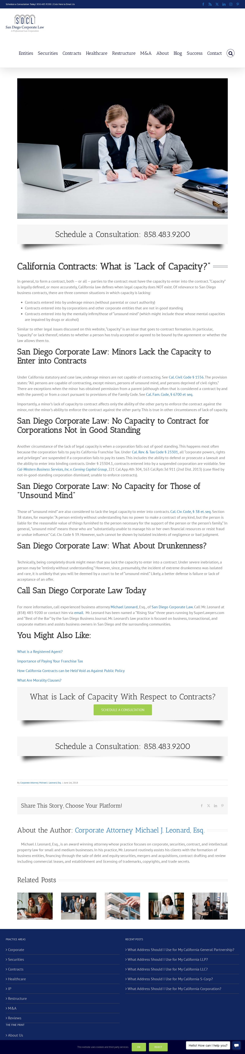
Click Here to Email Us (64, 4)
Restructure (17, 998)
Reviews (14, 1018)
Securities (16, 959)
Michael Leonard (124, 606)
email (78, 612)
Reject (158, 1047)
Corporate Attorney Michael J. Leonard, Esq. (40, 782)
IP (9, 988)
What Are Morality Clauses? (39, 680)
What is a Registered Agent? (40, 651)
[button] (230, 53)
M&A (12, 1008)
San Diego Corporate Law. (172, 606)
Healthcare (17, 978)
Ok (138, 1047)
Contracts (15, 969)
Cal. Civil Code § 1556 (186, 377)
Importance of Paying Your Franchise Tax (50, 661)
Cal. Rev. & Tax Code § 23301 (155, 452)
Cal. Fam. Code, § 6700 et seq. (169, 394)
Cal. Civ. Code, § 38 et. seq (190, 511)
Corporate (16, 949)
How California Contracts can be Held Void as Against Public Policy (71, 670)
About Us (15, 1035)
